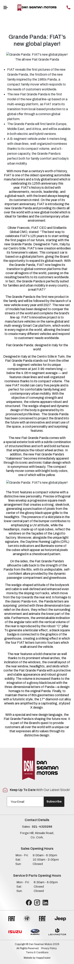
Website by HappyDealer (37, 957)
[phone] (68, 7)
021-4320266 (42, 826)
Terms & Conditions (37, 952)
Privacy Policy (49, 948)
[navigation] (5, 7)
